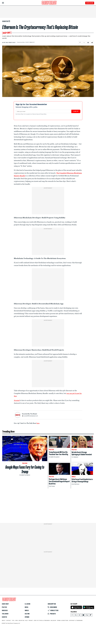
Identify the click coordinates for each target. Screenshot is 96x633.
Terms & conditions (62, 620)
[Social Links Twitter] (75, 615)
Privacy (31, 620)
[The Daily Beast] (49, 3)
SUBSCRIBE (89, 3)
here (38, 423)
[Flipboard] (90, 615)
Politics (4, 607)
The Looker (5, 614)
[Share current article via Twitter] (84, 42)
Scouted (4, 617)
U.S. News (27, 604)
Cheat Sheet (5, 604)
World (27, 610)
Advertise (21, 620)
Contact (8, 620)
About (3, 620)
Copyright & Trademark (75, 620)
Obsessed (5, 610)
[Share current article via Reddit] (92, 42)
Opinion (27, 617)
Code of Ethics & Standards (42, 620)
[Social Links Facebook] (72, 615)
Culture (27, 614)
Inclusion (53, 620)
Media (26, 607)
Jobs (16, 620)
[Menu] (5, 3)
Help (26, 620)
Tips (13, 620)
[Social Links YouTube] (83, 615)
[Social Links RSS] (87, 615)
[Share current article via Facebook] (80, 42)
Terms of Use (36, 114)
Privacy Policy (43, 114)
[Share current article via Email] (88, 42)
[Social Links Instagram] (79, 615)
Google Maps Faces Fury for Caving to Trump (24, 469)
